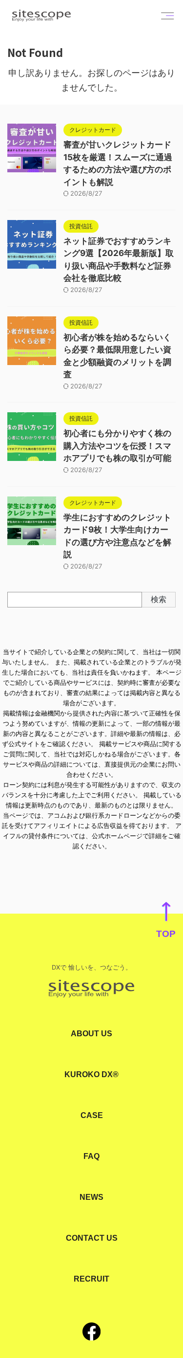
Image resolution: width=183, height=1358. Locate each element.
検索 (158, 599)
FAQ (91, 1156)
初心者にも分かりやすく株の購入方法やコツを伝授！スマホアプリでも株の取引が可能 (117, 445)
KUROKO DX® (91, 1074)
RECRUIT (91, 1279)
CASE (92, 1115)
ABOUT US (91, 1033)
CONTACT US (92, 1238)
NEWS (91, 1197)
